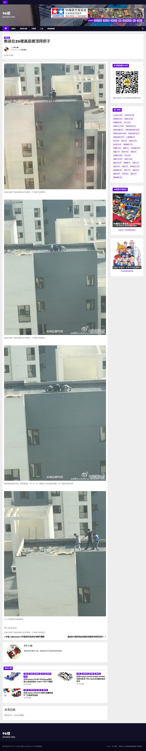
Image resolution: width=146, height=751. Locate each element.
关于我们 (114, 746)
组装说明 (117, 170)
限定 (133, 174)
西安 (127, 170)
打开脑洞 (135, 148)
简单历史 (134, 166)
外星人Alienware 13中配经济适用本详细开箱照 (24, 636)
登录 (22, 715)
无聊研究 (139, 20)
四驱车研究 (114, 20)
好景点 (133, 141)
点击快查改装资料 (127, 271)
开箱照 (34, 29)
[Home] (5, 28)
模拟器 (127, 163)
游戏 (116, 166)
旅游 (133, 152)
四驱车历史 (131, 126)
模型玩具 (7, 37)
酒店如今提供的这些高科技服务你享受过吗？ (86, 636)
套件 (124, 141)
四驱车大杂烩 (97, 20)
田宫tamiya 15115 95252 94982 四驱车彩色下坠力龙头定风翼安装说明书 (90, 679)
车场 (125, 174)
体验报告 (117, 119)
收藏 (116, 152)
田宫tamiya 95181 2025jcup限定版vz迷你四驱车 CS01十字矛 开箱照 (38, 680)
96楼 (6, 13)
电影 (125, 166)
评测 (26, 676)
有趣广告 (117, 159)
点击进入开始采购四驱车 (127, 230)
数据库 (91, 673)
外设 (116, 141)
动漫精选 (117, 122)
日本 (127, 155)
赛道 (136, 170)
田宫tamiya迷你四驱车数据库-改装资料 (130, 746)
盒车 (43, 673)
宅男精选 (127, 144)
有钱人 (128, 159)
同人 (127, 122)
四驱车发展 (118, 130)
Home (109, 746)
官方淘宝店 (38, 746)
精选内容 (48, 673)
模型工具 (117, 163)
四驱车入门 (118, 126)
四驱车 (13, 29)
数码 (134, 20)
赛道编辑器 (51, 29)
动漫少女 (129, 119)
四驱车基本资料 (127, 20)
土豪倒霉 (130, 137)
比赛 (135, 163)
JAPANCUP (129, 115)
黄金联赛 (117, 177)
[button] (143, 28)
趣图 (120, 20)
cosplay (117, 115)
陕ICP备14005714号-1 (8, 746)
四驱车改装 (106, 20)
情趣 (126, 148)
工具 (41, 29)
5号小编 (15, 47)
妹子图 (117, 144)
